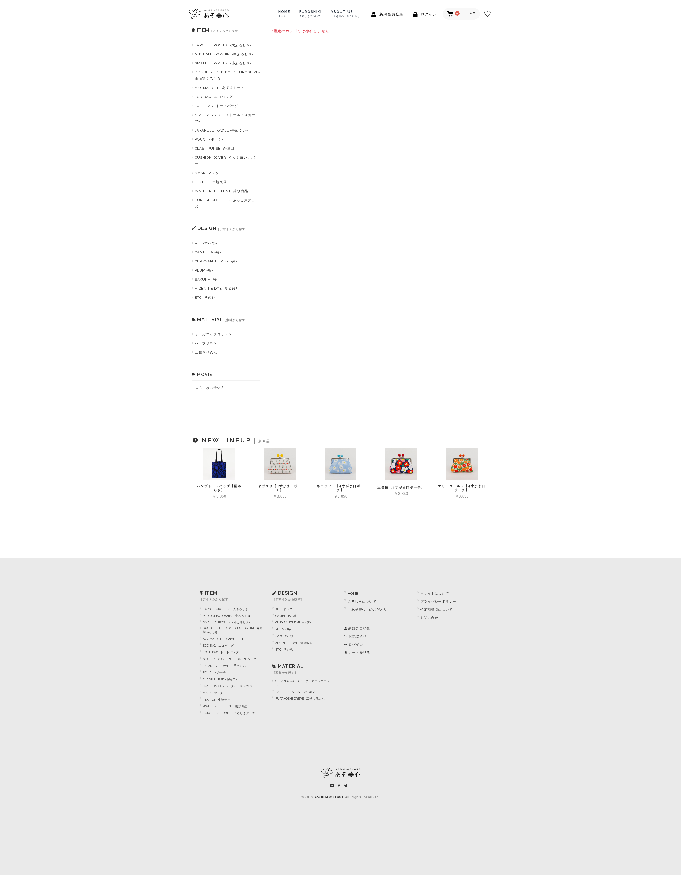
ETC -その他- (206, 297)
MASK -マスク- (208, 173)
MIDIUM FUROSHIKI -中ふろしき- (224, 54)
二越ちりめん (206, 352)
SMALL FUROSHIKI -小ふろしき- (223, 63)
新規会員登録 (358, 628)
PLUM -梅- (204, 270)
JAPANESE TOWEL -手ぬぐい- (221, 130)
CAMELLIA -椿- (208, 252)
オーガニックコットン (213, 334)
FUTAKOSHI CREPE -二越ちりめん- (300, 698)
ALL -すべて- (206, 243)
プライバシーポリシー (438, 601)
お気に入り (357, 636)
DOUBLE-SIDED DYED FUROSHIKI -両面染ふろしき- (227, 75)
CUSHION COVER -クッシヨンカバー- (225, 160)
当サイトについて (434, 593)
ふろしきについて (362, 601)
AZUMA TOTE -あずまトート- (220, 88)
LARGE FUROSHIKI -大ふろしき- (223, 45)
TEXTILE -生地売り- (212, 182)
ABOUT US (345, 14)
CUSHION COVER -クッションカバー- (230, 686)
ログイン (355, 645)
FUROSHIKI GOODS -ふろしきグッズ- (225, 203)
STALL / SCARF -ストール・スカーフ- (225, 118)
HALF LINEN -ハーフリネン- (296, 692)
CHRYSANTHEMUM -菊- (216, 261)
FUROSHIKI (310, 14)
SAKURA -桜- (206, 279)
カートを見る (359, 653)
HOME (284, 14)
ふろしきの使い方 (210, 388)
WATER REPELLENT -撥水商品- (222, 191)
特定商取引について (436, 609)
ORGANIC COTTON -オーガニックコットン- (304, 683)
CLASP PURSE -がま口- (215, 148)
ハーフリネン (206, 343)
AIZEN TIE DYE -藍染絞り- (218, 288)
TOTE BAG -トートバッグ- (217, 106)
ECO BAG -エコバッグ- (214, 97)
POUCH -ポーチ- (209, 139)
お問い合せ (429, 618)
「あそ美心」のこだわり (367, 609)
